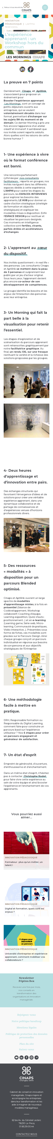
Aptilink (41, 91)
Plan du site (26, 1043)
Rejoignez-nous (26, 1014)
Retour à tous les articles (13, 7)
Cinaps (26, 91)
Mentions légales (27, 1027)
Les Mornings (12, 103)
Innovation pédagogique (21, 857)
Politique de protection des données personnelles (26, 1035)
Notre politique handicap (26, 1021)
